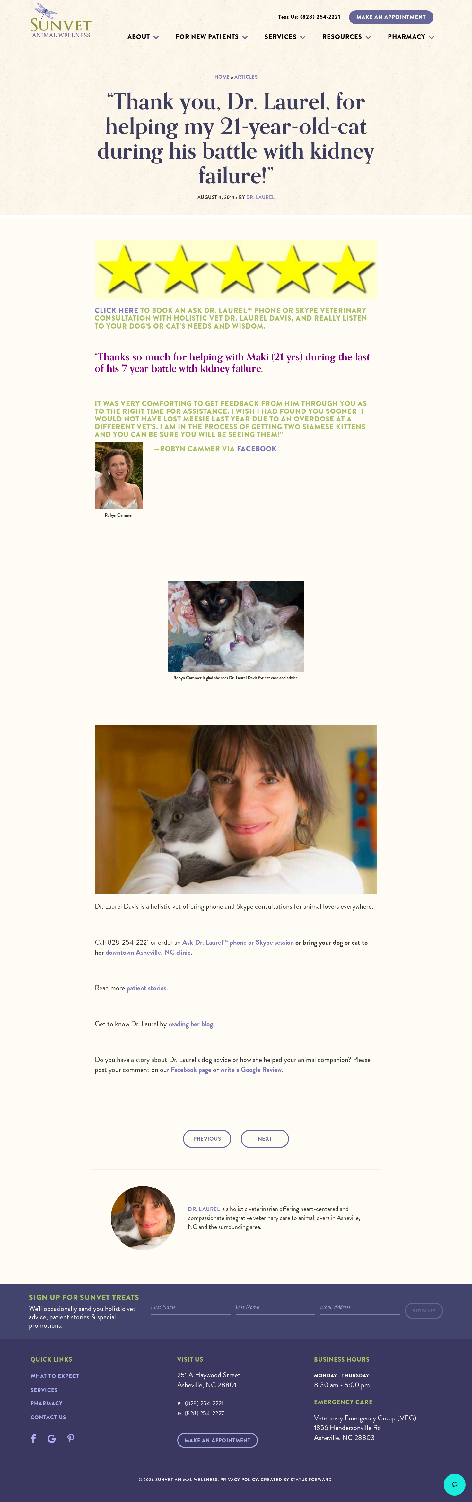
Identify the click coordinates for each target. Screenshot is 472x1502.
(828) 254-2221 (204, 1403)
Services (281, 36)
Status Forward (311, 1480)
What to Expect (55, 1376)
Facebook (257, 449)
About (138, 36)
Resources (342, 36)
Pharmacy (406, 36)
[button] (156, 37)
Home (222, 77)
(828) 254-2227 (204, 1413)
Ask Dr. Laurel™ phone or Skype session (238, 942)
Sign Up (424, 1311)
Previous (207, 1139)
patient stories (146, 988)
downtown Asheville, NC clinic (148, 952)
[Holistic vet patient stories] (236, 269)
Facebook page (191, 1069)
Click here (116, 310)
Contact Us (48, 1417)
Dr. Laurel (204, 1209)
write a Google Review (251, 1069)
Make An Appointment (217, 1440)
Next (265, 1139)
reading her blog (190, 1024)
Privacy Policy (239, 1480)
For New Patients (207, 36)
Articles (246, 77)
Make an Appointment (391, 17)
